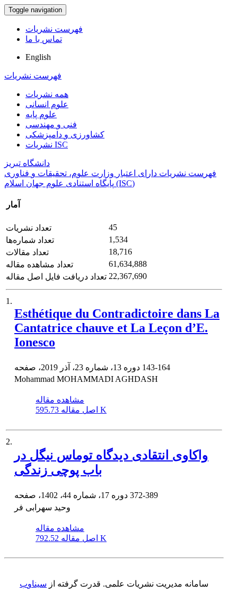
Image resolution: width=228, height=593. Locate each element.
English (38, 57)
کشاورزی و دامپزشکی (64, 134)
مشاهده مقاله (60, 399)
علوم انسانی (46, 104)
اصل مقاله (71, 409)
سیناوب (33, 583)
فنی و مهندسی (51, 124)
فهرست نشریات (54, 28)
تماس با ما (43, 38)
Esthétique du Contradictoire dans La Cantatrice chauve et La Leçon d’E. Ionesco (117, 328)
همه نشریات (46, 94)
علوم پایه (41, 114)
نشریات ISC (46, 144)
